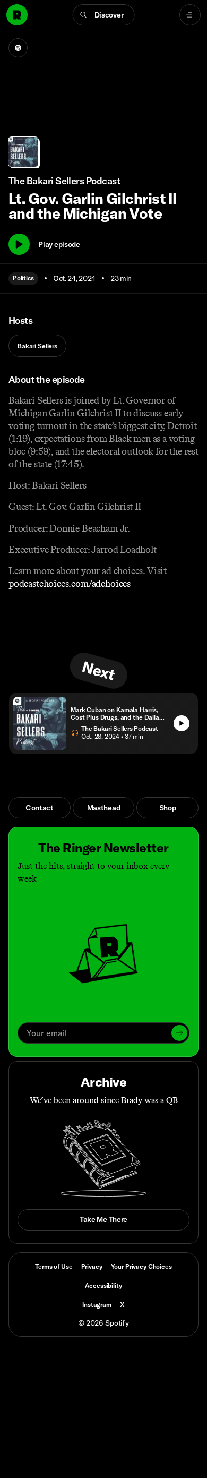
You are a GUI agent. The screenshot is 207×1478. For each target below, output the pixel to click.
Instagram (96, 1305)
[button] (104, 14)
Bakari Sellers (37, 346)
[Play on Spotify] (18, 47)
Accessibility (103, 1285)
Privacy (91, 1266)
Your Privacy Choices (141, 1266)
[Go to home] (17, 14)
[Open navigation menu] (190, 14)
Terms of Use (53, 1266)
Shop (167, 808)
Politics (23, 278)
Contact (39, 808)
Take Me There (103, 1219)
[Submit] (179, 1033)
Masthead (103, 808)
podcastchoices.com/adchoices (69, 584)
